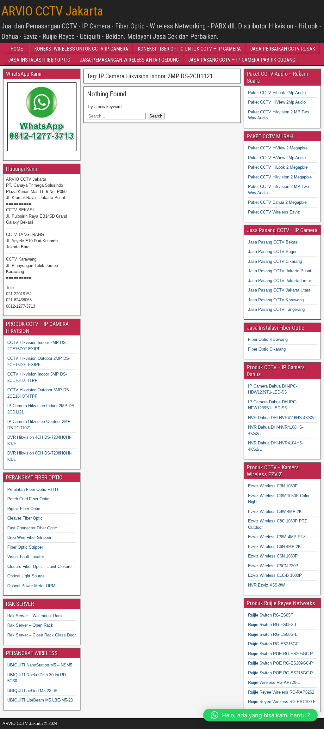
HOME (16, 49)
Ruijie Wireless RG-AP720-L (274, 682)
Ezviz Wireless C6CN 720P (273, 565)
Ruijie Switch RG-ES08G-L (272, 634)
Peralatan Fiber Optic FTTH (32, 489)
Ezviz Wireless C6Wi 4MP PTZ (277, 536)
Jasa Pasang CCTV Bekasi (273, 242)
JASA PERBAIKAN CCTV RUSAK (282, 49)
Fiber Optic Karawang (268, 339)
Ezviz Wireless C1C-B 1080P (275, 575)
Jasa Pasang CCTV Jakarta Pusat (279, 270)
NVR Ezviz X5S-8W (266, 585)
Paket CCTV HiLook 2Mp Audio (277, 92)
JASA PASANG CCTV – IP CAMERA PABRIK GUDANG (241, 60)
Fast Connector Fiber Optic (32, 528)
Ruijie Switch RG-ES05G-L (272, 624)
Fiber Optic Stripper (25, 547)
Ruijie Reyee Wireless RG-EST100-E (282, 701)
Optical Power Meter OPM (31, 585)
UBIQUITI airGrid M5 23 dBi (33, 690)
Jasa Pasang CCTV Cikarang (275, 261)
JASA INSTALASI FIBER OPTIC (39, 60)
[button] (260, 715)
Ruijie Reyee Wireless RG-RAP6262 (281, 692)
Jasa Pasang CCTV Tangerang (276, 309)
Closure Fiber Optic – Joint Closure (39, 566)
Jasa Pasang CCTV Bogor (272, 251)
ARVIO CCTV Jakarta (52, 11)
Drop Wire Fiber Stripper (29, 537)
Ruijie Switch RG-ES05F (270, 615)
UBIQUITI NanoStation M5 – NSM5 (39, 665)
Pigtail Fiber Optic (23, 508)
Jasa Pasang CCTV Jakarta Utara (279, 290)
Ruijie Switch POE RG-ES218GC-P (280, 673)
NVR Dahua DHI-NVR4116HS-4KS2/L (282, 417)
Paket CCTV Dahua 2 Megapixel (278, 202)
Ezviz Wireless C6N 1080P (273, 556)
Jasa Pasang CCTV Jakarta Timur (279, 280)
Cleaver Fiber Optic (25, 518)
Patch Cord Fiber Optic (28, 499)
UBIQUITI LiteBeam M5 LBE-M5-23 (40, 700)
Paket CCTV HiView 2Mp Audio (277, 102)
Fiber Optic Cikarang (267, 349)
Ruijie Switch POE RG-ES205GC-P (280, 653)
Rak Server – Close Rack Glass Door (41, 635)
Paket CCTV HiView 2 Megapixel (278, 148)
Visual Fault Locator (25, 556)
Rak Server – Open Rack (30, 625)
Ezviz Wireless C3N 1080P (273, 486)
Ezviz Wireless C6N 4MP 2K (274, 546)
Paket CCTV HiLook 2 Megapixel (278, 167)
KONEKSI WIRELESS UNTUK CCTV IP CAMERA (81, 49)
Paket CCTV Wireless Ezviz (274, 212)
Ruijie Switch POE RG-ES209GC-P (280, 663)
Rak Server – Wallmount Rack (35, 615)
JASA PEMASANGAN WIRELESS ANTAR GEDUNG (129, 60)
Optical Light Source (26, 576)
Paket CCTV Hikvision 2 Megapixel (280, 177)
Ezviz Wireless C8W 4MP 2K (275, 511)
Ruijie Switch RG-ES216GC (273, 644)
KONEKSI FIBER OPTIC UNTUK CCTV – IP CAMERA (189, 49)
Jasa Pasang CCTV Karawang (276, 300)
